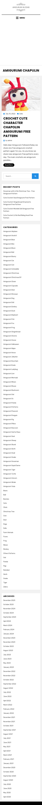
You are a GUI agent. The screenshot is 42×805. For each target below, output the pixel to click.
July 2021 (7, 738)
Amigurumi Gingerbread (11, 332)
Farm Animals (8, 532)
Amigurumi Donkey (10, 307)
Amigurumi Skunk (9, 445)
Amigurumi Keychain (10, 361)
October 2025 (8, 604)
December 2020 (9, 768)
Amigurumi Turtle (9, 474)
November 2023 (9, 642)
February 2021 (8, 759)
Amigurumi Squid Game (11, 465)
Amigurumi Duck (9, 311)
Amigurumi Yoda (9, 486)
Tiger (5, 583)
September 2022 (9, 684)
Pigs (4, 566)
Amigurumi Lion (8, 374)
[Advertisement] (21, 41)
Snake (5, 578)
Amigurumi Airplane (10, 231)
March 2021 (7, 755)
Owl (4, 558)
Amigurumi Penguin (10, 415)
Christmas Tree (8, 512)
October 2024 (8, 613)
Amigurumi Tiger (9, 470)
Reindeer (6, 570)
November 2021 (9, 722)
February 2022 (8, 709)
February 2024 (8, 630)
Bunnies (6, 499)
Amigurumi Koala (9, 365)
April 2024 (7, 621)
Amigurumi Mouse (9, 386)
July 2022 (7, 692)
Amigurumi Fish (8, 319)
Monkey (6, 549)
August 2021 (8, 734)
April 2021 (7, 751)
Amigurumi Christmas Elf (12, 277)
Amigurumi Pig (8, 420)
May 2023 (7, 663)
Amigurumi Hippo (9, 348)
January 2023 (8, 667)
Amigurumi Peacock (10, 411)
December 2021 (9, 717)
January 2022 (8, 713)
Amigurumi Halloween (11, 344)
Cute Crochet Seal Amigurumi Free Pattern (19, 198)
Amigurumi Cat (8, 265)
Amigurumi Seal (9, 436)
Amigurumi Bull (8, 252)
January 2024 (8, 634)
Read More (9, 165)
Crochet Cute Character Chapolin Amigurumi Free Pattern (16, 127)
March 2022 (7, 705)
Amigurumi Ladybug (10, 369)
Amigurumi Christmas (11, 273)
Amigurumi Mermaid (10, 378)
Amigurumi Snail (9, 453)
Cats (5, 503)
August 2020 (8, 780)
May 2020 (7, 793)
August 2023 (8, 650)
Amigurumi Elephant (10, 315)
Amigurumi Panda (9, 403)
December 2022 (9, 671)
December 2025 (9, 600)
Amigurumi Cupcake (10, 286)
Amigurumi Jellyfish (10, 357)
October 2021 (8, 726)
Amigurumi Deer (9, 290)
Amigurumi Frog (9, 328)
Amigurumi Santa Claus (11, 432)
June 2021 (7, 742)
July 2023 (7, 655)
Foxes (5, 537)
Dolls (21, 114)
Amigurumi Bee (8, 244)
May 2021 (6, 747)
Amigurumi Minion (9, 382)
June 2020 (7, 788)
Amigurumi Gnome (10, 336)
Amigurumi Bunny (9, 256)
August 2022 (8, 688)
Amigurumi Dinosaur (10, 294)
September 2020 (9, 776)
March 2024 (7, 625)
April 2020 (7, 797)
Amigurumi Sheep (9, 440)
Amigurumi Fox (8, 323)
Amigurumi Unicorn (10, 478)
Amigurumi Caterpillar (11, 269)
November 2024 (9, 609)
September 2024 (9, 617)
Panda (5, 562)
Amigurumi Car (8, 261)
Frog (5, 541)
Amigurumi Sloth (9, 449)
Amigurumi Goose (9, 340)
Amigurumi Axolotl (10, 236)
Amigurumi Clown (9, 281)
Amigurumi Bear (9, 240)
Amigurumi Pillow (9, 424)
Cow (4, 516)
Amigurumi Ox (8, 399)
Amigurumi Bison (9, 248)
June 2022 (7, 696)
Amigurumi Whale (9, 482)
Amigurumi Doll (8, 302)
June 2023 (7, 659)
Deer (5, 520)
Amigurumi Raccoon (10, 428)
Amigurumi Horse (9, 353)
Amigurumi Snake (9, 457)
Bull (4, 495)
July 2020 (7, 784)
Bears (5, 491)
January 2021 (8, 763)
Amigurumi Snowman (11, 461)
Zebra (5, 587)
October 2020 (8, 772)
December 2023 (9, 638)
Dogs (5, 524)
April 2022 (7, 701)
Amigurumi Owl (8, 394)
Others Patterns (9, 553)
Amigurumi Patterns (10, 407)
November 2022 (9, 676)
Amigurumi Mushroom (11, 390)
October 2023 (8, 646)
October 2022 (8, 680)
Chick (5, 507)
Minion (5, 545)
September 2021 (9, 730)
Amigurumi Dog (8, 298)
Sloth (5, 574)
